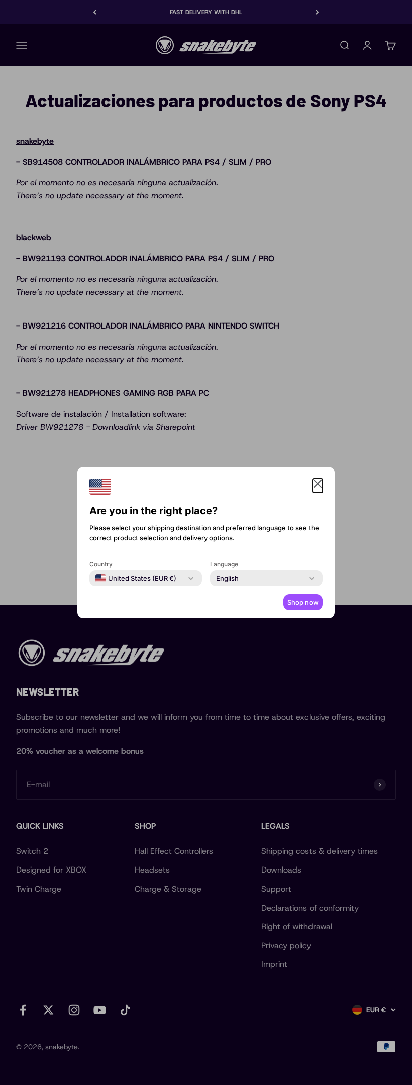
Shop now (303, 602)
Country (101, 564)
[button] (318, 486)
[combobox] (135, 578)
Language (224, 564)
